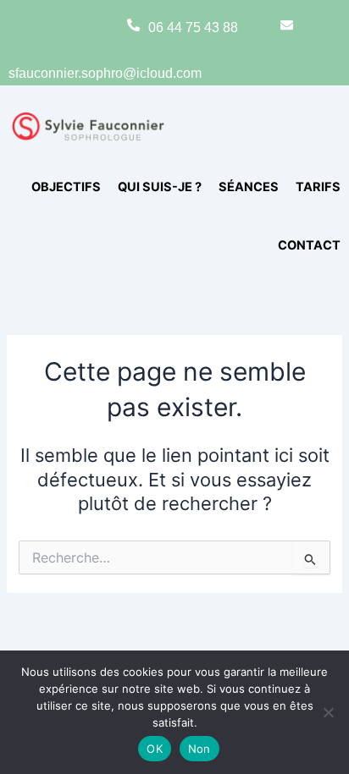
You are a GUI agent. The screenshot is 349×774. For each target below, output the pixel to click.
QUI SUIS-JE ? (160, 187)
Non (199, 748)
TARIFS (318, 187)
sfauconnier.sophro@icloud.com (105, 73)
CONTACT (309, 245)
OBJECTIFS (66, 187)
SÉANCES (249, 187)
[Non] (327, 712)
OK (155, 748)
